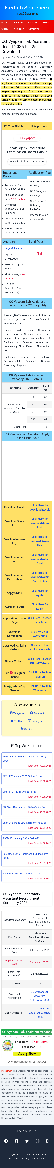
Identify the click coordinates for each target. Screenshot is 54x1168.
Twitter (18, 721)
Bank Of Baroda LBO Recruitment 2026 (24, 822)
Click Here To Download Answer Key (40, 541)
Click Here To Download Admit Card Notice (40, 577)
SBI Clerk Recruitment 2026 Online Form (25, 807)
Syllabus (5, 29)
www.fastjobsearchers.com (27, 161)
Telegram (18, 713)
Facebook (38, 713)
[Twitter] (27, 1141)
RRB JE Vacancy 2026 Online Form (22, 776)
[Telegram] (6, 1141)
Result (46, 22)
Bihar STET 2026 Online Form (19, 791)
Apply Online (41, 126)
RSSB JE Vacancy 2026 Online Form (23, 838)
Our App (28, 729)
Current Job (17, 22)
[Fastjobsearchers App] (48, 1141)
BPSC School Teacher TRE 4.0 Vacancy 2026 (24, 758)
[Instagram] (37, 1141)
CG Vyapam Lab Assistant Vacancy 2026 (39, 1012)
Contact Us (33, 29)
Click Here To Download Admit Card (40, 559)
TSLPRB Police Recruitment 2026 (21, 873)
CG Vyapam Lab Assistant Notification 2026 (40, 996)
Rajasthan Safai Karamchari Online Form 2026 (25, 855)
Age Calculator (14, 248)
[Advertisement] (27, 470)
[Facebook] (16, 1141)
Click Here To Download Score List (40, 523)
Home (4, 22)
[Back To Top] (49, 1163)
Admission (19, 29)
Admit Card (32, 22)
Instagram (37, 721)
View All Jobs (16, 126)
